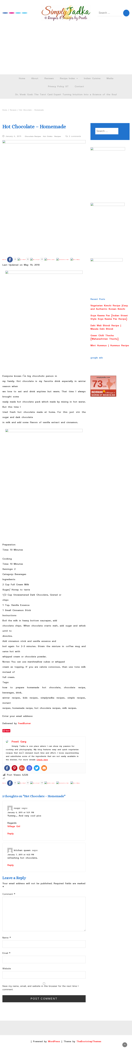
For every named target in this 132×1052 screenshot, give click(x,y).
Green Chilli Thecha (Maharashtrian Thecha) (104, 337)
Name (6, 938)
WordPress (54, 1041)
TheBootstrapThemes (88, 1041)
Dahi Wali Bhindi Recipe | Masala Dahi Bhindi (105, 327)
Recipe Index (68, 78)
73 (97, 383)
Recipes (57, 136)
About (34, 78)
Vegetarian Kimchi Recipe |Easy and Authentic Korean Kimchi (109, 307)
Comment (8, 894)
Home (22, 78)
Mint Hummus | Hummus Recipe (109, 346)
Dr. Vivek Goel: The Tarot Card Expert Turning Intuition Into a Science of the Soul (66, 95)
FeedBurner (24, 723)
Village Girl (13, 826)
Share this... (4, 259)
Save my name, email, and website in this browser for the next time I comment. (40, 988)
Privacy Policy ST (58, 86)
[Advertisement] (66, 50)
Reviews (49, 78)
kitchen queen (22, 850)
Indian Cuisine (92, 78)
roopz (17, 808)
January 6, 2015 (13, 136)
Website (6, 968)
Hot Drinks (47, 136)
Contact (79, 86)
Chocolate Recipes (33, 136)
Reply (10, 834)
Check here (42, 759)
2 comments (75, 136)
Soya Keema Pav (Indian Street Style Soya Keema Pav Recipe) (109, 317)
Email (6, 953)
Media (110, 78)
